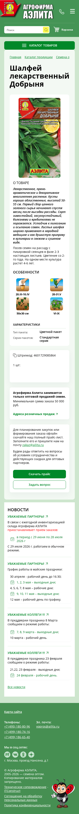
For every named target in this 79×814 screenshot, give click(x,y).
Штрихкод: (36, 355)
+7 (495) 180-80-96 (17, 726)
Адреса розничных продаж (34, 414)
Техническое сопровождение (25, 787)
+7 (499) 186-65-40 (17, 737)
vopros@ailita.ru (47, 726)
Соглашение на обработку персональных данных (23, 798)
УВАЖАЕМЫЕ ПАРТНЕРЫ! (26, 516)
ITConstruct (12, 791)
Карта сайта (13, 712)
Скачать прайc (39, 474)
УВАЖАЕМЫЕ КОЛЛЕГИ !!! (26, 615)
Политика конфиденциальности (27, 805)
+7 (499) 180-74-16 (17, 732)
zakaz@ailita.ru (33, 445)
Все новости (16, 687)
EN (76, 16)
